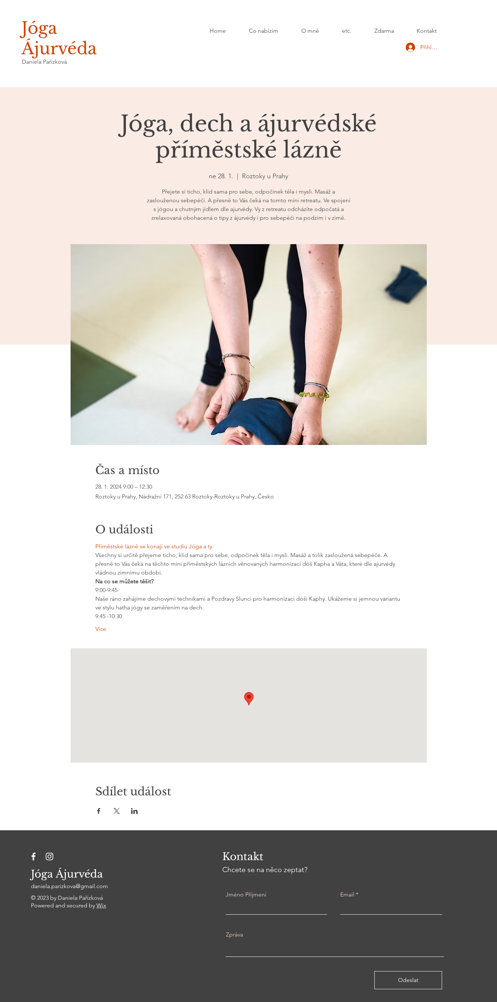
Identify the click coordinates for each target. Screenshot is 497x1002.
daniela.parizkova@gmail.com (69, 886)
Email (347, 895)
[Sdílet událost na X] (116, 811)
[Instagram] (49, 856)
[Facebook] (33, 856)
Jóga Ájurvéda (59, 38)
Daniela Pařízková (44, 61)
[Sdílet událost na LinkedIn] (134, 811)
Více (100, 628)
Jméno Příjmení (246, 895)
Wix (101, 905)
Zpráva (234, 935)
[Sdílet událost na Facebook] (98, 811)
